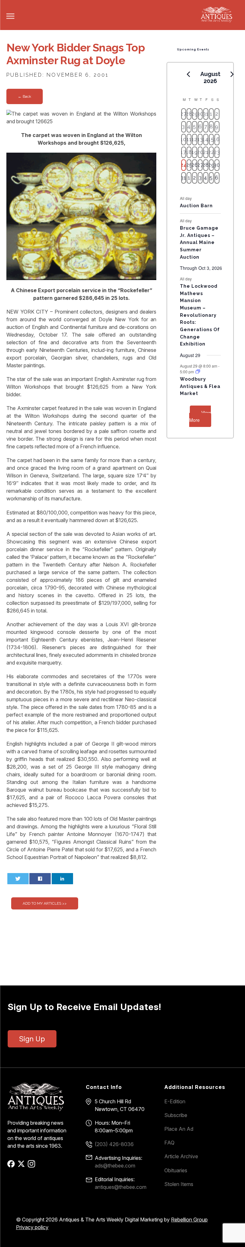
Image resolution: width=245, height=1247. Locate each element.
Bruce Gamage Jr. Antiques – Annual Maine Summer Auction (199, 242)
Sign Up (32, 1039)
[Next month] (232, 74)
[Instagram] (32, 1166)
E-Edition (174, 1101)
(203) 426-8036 (114, 1144)
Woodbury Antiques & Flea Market (200, 386)
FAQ (169, 1142)
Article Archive (181, 1156)
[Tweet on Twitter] (18, 878)
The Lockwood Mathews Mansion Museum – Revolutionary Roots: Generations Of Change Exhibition (200, 315)
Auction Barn (196, 205)
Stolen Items (178, 1184)
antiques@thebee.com (120, 1187)
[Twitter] (22, 1166)
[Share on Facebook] (40, 878)
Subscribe (175, 1115)
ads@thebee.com (115, 1165)
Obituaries (175, 1170)
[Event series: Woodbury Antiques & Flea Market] (198, 371)
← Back (24, 96)
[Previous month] (188, 74)
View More (200, 416)
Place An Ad (178, 1129)
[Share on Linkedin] (62, 878)
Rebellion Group (189, 1219)
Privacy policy (32, 1227)
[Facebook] (12, 1166)
